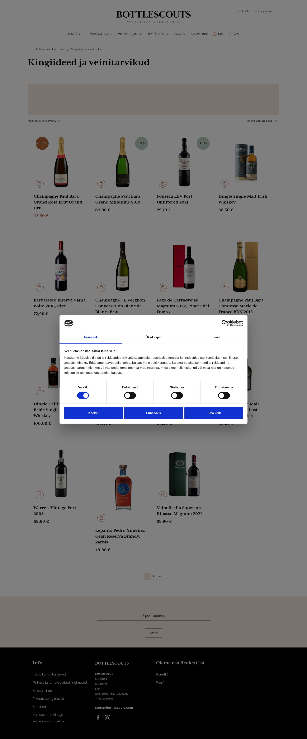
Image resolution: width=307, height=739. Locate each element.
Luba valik (153, 413)
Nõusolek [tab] (91, 337)
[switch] (130, 395)
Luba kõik (214, 413)
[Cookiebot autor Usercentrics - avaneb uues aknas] (224, 323)
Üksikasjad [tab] (154, 337)
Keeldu (93, 413)
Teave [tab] (216, 337)
